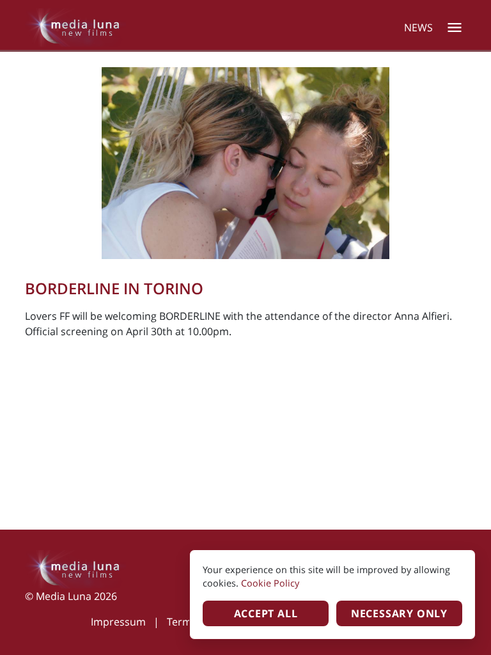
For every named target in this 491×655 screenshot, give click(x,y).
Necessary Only (399, 613)
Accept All (266, 613)
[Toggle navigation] (454, 27)
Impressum (118, 622)
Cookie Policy (270, 583)
